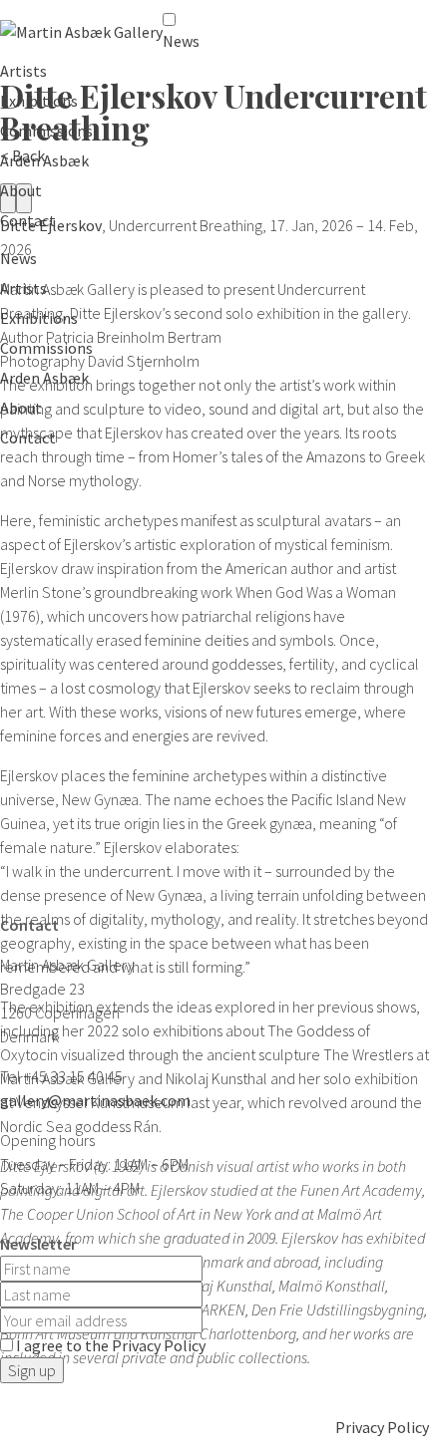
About (21, 190)
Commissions (46, 131)
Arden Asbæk (44, 160)
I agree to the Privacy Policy (111, 1345)
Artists (23, 71)
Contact (28, 220)
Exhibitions (39, 101)
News (181, 41)
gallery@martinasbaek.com (95, 1100)
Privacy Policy (382, 1427)
